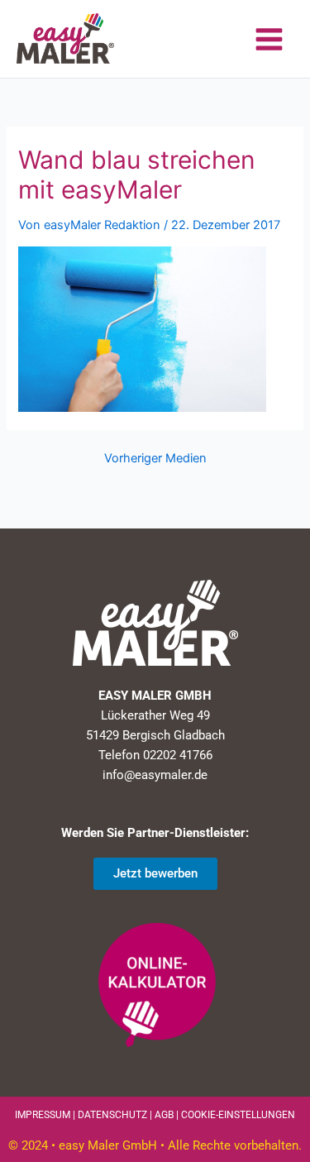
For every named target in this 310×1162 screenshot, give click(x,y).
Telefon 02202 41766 (155, 755)
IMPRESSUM (42, 1115)
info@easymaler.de (155, 774)
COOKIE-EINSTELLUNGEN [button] (238, 1115)
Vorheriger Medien (155, 458)
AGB (164, 1115)
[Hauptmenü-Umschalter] (269, 39)
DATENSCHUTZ (112, 1115)
